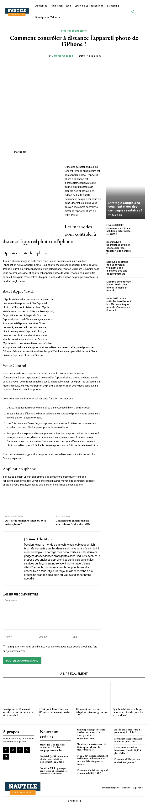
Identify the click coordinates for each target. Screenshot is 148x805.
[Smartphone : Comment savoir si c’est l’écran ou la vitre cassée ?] (19, 693)
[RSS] (20, 750)
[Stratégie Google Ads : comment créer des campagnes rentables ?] (125, 192)
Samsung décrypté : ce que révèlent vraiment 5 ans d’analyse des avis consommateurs (117, 267)
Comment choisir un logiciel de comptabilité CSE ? (92, 772)
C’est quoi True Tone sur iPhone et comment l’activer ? (55, 712)
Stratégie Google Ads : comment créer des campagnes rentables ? (125, 206)
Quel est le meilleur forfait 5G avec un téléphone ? (25, 522)
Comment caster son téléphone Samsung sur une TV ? (92, 712)
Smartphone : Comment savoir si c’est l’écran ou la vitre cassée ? (18, 712)
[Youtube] (6, 757)
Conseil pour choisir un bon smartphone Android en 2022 (73, 522)
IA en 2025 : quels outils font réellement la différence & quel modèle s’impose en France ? (118, 304)
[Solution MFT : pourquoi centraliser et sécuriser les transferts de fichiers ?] (139, 246)
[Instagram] (13, 750)
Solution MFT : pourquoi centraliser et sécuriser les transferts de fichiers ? (118, 248)
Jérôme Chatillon (62, 55)
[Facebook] (6, 750)
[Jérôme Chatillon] (12, 558)
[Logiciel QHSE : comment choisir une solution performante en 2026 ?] (139, 229)
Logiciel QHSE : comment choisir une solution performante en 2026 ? (118, 230)
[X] (27, 750)
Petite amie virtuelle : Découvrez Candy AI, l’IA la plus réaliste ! (129, 750)
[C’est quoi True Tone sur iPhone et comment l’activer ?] (55, 693)
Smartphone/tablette (74, 30)
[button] (132, 11)
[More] (130, 152)
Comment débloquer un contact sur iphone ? (127, 761)
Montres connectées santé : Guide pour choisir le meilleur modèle (118, 286)
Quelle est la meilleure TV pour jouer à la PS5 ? (128, 731)
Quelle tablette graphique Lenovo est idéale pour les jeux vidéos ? (128, 712)
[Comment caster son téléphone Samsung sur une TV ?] (92, 693)
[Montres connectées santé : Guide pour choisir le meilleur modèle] (139, 286)
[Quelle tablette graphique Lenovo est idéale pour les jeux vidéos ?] (129, 693)
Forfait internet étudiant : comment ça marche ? (128, 740)
